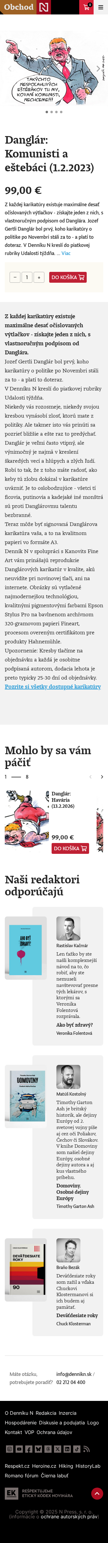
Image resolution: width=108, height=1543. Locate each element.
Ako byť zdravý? (74, 1025)
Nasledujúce (98, 68)
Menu (101, 7)
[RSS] (86, 1449)
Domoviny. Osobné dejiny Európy (72, 1191)
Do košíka (64, 277)
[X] (57, 1449)
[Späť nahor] (97, 1494)
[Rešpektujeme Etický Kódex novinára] (39, 1494)
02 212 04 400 (70, 1382)
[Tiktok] (77, 1449)
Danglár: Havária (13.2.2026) (63, 799)
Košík (90, 5)
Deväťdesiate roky (77, 1315)
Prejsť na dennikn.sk (72, 7)
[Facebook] (29, 1449)
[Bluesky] (38, 1449)
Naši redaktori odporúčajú (42, 885)
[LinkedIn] (67, 1449)
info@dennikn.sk (74, 1374)
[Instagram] (9, 1449)
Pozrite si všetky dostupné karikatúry (53, 686)
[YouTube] (19, 1449)
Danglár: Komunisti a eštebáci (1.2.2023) (47, 112)
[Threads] (48, 1449)
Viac (66, 253)
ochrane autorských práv (69, 1516)
